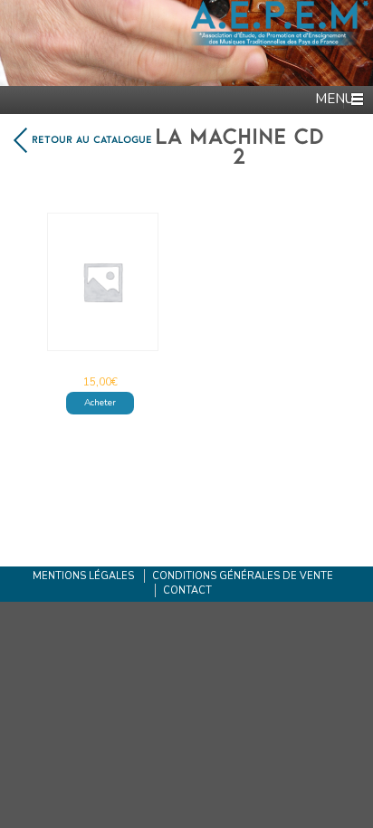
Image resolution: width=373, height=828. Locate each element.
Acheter (100, 402)
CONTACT (187, 590)
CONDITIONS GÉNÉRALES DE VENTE (242, 576)
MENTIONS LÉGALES (83, 576)
